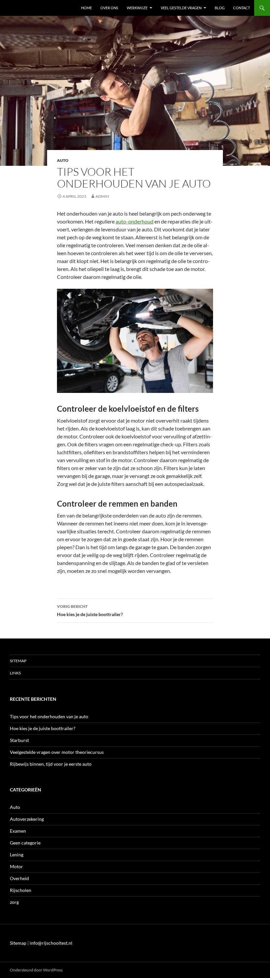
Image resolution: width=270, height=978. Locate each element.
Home (86, 8)
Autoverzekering (27, 819)
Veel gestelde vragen (181, 8)
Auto (62, 160)
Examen (18, 831)
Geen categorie (25, 842)
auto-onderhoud (134, 221)
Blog (220, 8)
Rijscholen (20, 890)
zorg (14, 902)
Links (15, 672)
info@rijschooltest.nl (51, 943)
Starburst (19, 740)
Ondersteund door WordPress (36, 969)
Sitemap (18, 660)
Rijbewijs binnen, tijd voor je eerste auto (51, 764)
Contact (241, 8)
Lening (16, 854)
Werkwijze (137, 8)
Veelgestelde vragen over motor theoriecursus (57, 752)
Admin (102, 196)
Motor (16, 866)
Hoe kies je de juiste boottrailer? (90, 610)
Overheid (19, 878)
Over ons (109, 8)
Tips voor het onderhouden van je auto (49, 716)
